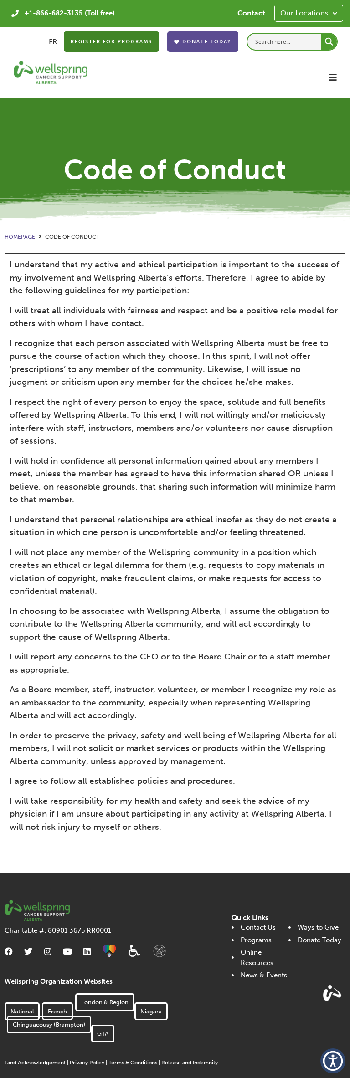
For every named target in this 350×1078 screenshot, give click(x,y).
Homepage (20, 237)
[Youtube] (67, 951)
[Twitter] (28, 951)
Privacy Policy (87, 1062)
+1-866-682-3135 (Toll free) (70, 13)
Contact (251, 13)
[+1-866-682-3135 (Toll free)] (15, 13)
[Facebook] (9, 951)
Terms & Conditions (132, 1062)
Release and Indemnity (189, 1062)
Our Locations (304, 13)
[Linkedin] (87, 951)
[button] (333, 77)
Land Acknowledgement (35, 1062)
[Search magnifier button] (329, 42)
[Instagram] (48, 951)
